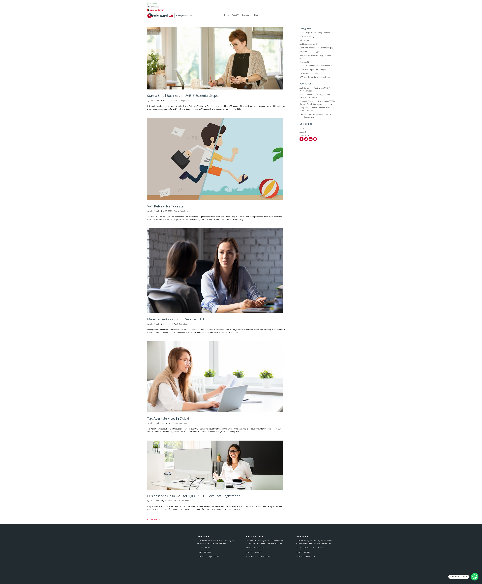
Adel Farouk (154, 100)
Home (226, 15)
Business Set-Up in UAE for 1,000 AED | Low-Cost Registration (193, 496)
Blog (256, 15)
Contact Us (304, 135)
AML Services (305, 36)
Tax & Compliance (181, 100)
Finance (302, 62)
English (154, 7)
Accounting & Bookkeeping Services (314, 32)
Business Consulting (308, 51)
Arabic (152, 10)
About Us (235, 15)
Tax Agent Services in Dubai (168, 418)
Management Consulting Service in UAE (176, 319)
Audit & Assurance (307, 44)
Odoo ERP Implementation (311, 69)
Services (245, 15)
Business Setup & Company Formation (316, 55)
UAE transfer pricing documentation (314, 77)
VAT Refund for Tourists (165, 206)
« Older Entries (153, 519)
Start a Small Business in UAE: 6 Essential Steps (182, 95)
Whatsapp (153, 4)
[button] (474, 576)
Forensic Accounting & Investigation (314, 65)
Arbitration (304, 40)
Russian (160, 10)
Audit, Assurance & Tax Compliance (314, 47)
